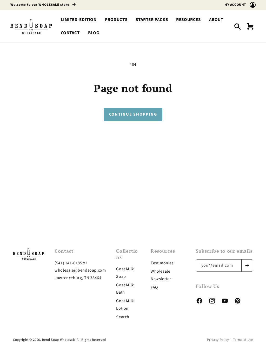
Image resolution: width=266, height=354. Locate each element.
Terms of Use (243, 339)
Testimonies (162, 263)
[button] (116, 19)
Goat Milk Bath (125, 288)
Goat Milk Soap (125, 272)
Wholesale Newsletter (161, 275)
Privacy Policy (218, 339)
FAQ (154, 287)
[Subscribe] (247, 265)
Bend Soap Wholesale (59, 339)
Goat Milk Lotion (125, 304)
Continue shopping (133, 114)
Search (122, 317)
